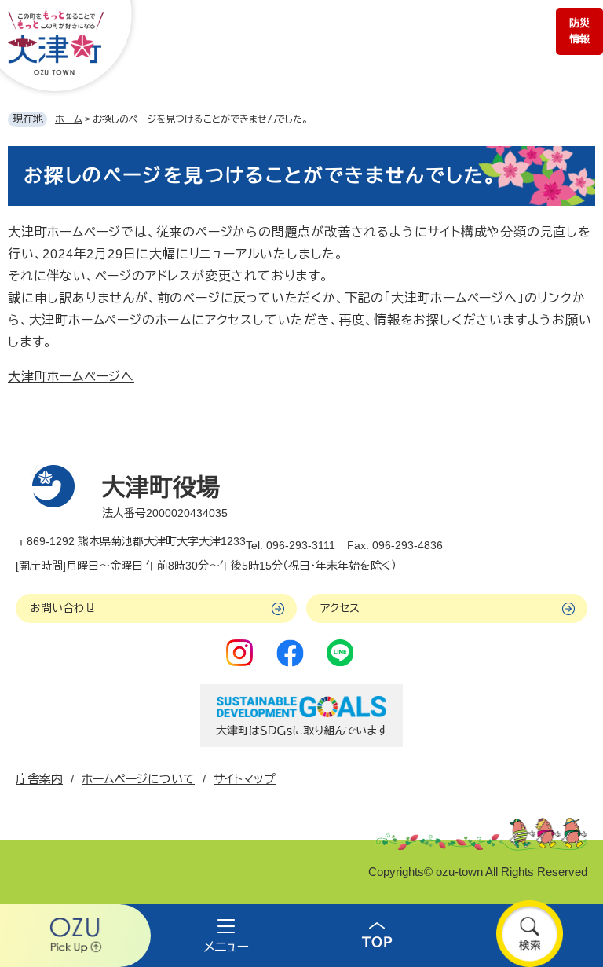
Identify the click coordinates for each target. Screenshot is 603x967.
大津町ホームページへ (71, 376)
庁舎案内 (39, 779)
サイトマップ (245, 779)
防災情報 (579, 31)
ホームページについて (138, 779)
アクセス (340, 608)
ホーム (68, 119)
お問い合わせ (63, 608)
